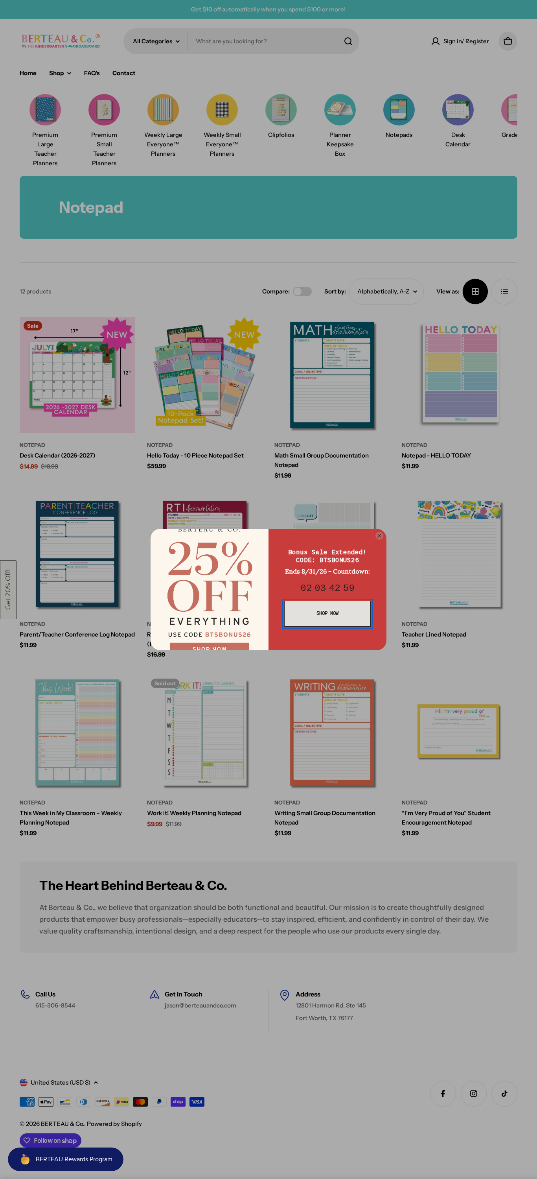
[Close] (379, 536)
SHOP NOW (327, 613)
